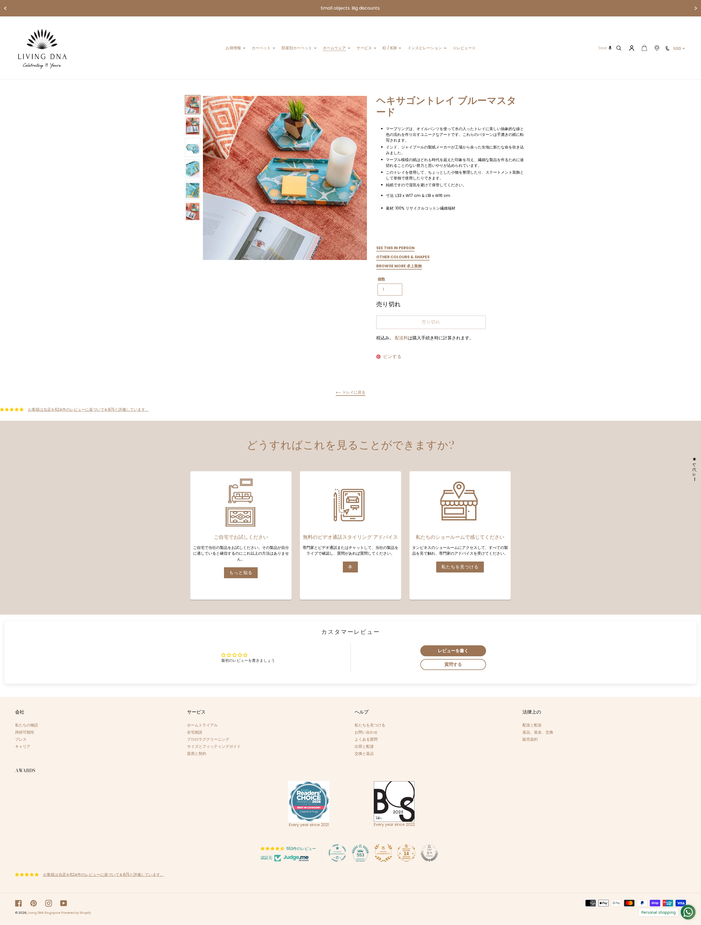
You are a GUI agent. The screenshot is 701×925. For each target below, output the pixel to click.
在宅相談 (194, 732)
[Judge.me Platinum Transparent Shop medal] (337, 853)
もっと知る (240, 572)
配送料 (401, 338)
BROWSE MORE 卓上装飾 (399, 266)
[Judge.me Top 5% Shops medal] (429, 853)
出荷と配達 (364, 746)
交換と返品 (364, 753)
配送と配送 (532, 725)
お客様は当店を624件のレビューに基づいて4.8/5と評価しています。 (88, 409)
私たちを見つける (460, 567)
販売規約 (530, 739)
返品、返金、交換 (537, 732)
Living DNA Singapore (44, 912)
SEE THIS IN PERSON (395, 248)
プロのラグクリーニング (208, 739)
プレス (21, 739)
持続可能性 (24, 732)
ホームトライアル (202, 725)
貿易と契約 (196, 753)
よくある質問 (366, 739)
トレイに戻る (353, 392)
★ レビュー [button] (694, 469)
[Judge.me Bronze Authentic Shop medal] (383, 853)
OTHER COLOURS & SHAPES (403, 257)
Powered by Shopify (76, 912)
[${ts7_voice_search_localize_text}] (610, 48)
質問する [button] (453, 664)
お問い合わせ (366, 732)
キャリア (22, 746)
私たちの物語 (26, 725)
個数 (381, 279)
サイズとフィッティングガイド (214, 746)
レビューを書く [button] (453, 651)
